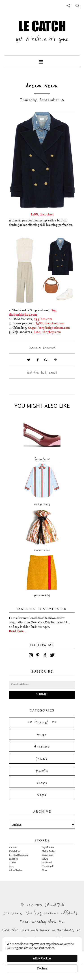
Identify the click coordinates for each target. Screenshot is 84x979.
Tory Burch (48, 866)
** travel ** (42, 722)
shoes (42, 783)
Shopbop (13, 858)
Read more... (18, 631)
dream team (42, 86)
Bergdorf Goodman (18, 855)
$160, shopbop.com (47, 332)
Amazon (13, 847)
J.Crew (12, 862)
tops (42, 795)
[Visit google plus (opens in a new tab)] (46, 359)
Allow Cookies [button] (42, 958)
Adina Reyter (15, 870)
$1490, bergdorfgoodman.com (49, 327)
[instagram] (31, 655)
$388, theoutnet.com (50, 323)
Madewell (47, 862)
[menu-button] (42, 61)
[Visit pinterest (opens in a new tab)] (55, 359)
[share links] (68, 5)
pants (42, 770)
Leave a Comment (42, 347)
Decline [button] (42, 968)
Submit (42, 694)
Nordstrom (47, 855)
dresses (42, 746)
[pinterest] (38, 655)
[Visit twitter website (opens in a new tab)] (28, 359)
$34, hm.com (43, 319)
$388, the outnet (42, 214)
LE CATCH (42, 25)
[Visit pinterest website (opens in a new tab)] (19, 121)
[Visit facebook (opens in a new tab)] (37, 359)
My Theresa (48, 847)
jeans (42, 758)
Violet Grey (14, 851)
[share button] (77, 5)
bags (42, 734)
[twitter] (53, 655)
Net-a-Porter (48, 851)
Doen (44, 870)
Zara (11, 866)
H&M (45, 858)
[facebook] (45, 655)
